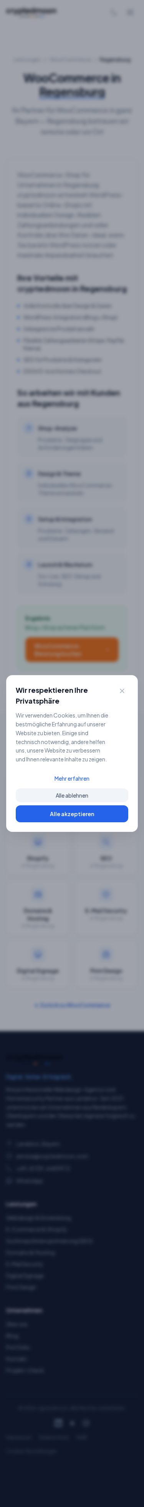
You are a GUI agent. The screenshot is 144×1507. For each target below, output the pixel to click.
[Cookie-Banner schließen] (122, 691)
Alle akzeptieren (72, 813)
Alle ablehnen (72, 795)
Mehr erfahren (72, 778)
